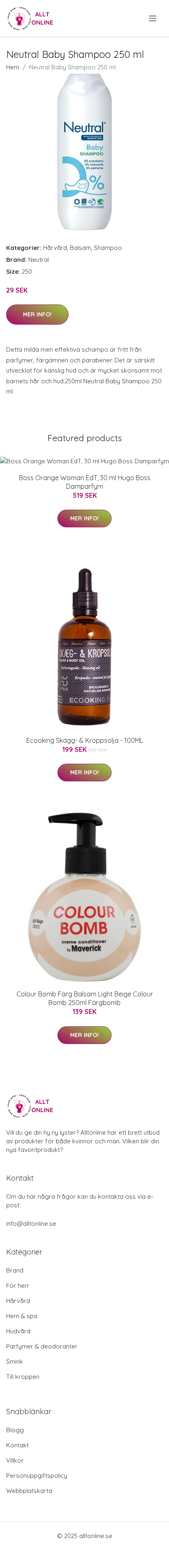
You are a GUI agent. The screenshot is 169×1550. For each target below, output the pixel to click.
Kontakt (17, 1445)
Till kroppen (22, 1377)
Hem (12, 67)
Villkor (15, 1460)
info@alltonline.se (31, 1223)
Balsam (80, 248)
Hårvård (55, 248)
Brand (14, 1270)
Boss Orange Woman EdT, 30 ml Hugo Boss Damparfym (85, 482)
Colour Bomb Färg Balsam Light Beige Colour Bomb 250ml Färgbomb (84, 998)
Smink (14, 1361)
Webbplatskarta (29, 1491)
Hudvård (18, 1331)
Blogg (15, 1430)
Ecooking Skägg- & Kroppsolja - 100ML (84, 740)
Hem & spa (21, 1316)
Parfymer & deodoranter (42, 1346)
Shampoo (108, 248)
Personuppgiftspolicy (36, 1475)
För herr (18, 1285)
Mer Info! (37, 314)
